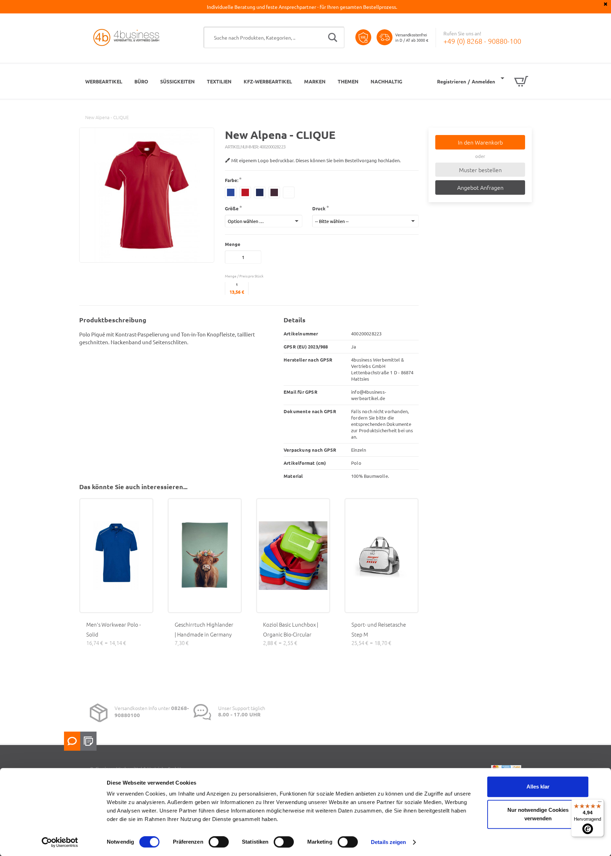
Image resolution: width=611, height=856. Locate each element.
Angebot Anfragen (480, 187)
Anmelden (483, 81)
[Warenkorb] (514, 81)
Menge (232, 244)
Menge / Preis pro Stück (244, 276)
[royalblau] (260, 192)
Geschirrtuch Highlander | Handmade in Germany (204, 629)
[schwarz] (274, 192)
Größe (232, 208)
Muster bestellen (480, 170)
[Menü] (599, 803)
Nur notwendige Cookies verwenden (538, 814)
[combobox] (274, 37)
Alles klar (537, 787)
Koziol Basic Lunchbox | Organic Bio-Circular (290, 629)
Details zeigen (388, 842)
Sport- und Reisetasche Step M (378, 629)
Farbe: (231, 180)
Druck (319, 208)
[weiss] (289, 192)
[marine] (231, 192)
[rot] (245, 192)
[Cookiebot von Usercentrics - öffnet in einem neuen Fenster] (60, 842)
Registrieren (451, 81)
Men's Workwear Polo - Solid (113, 629)
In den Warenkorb (480, 142)
